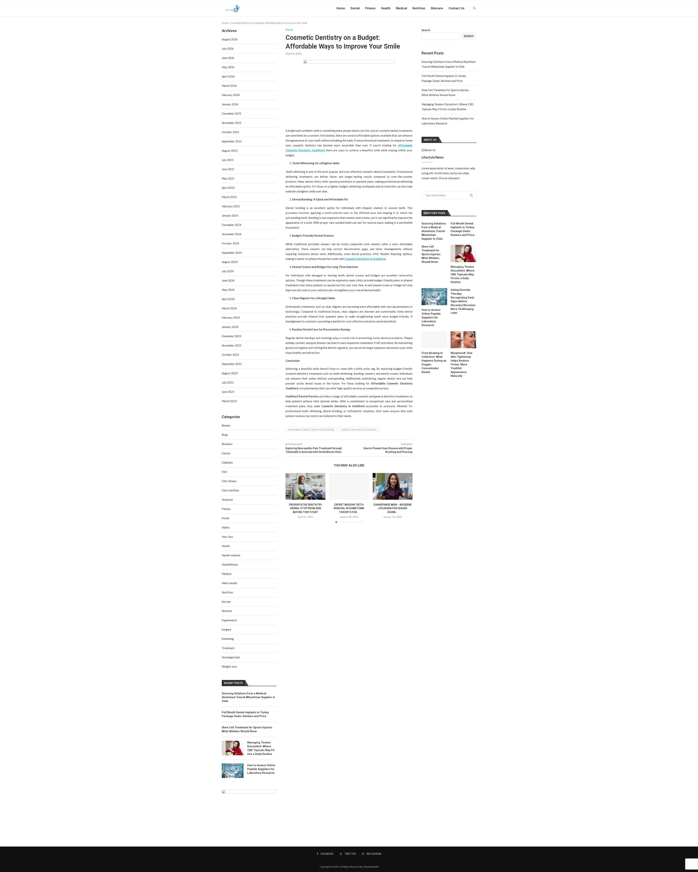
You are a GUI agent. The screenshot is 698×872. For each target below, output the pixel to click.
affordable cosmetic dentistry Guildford (311, 429)
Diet (224, 471)
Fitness (370, 8)
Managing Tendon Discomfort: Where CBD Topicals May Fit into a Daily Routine (462, 274)
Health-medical (231, 555)
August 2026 (230, 39)
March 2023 (229, 401)
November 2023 (231, 345)
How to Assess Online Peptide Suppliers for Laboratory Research (431, 317)
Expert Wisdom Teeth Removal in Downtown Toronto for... (349, 508)
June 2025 (228, 169)
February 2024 (231, 317)
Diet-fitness (229, 481)
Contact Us (456, 8)
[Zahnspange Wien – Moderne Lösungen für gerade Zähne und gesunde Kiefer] (392, 486)
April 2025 (228, 187)
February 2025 (231, 206)
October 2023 (230, 354)
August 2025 (230, 150)
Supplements (229, 620)
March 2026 (229, 85)
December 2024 (231, 224)
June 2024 (228, 280)
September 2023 (232, 364)
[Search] (474, 8)
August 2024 (230, 262)
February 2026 (231, 95)
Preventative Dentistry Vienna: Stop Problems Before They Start (305, 508)
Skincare (437, 8)
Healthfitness (230, 564)
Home (340, 8)
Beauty (226, 425)
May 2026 (228, 67)
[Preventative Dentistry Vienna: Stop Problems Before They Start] (305, 486)
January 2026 (230, 104)
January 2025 (230, 215)
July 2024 (228, 271)
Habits (226, 527)
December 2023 (231, 336)
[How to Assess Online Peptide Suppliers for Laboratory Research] (434, 296)
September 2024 (232, 252)
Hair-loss (227, 536)
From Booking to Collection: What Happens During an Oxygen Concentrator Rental (434, 362)
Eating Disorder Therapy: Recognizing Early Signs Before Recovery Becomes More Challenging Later (463, 301)
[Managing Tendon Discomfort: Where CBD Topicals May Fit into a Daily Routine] (463, 253)
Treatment (228, 648)
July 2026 (228, 48)
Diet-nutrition (230, 490)
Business (227, 444)
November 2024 (231, 234)
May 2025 (228, 178)
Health (385, 8)
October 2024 (230, 243)
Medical (401, 8)
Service (226, 601)
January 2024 (230, 326)
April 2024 (228, 299)
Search (426, 30)
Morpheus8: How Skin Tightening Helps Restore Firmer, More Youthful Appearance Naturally (461, 364)
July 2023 (228, 382)
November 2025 (231, 122)
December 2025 (231, 113)
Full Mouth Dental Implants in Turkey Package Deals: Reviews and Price (462, 229)
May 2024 (228, 289)
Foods (225, 518)
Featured (227, 499)
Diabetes (227, 462)
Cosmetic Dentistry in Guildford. (359, 429)
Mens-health (229, 583)
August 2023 (230, 373)
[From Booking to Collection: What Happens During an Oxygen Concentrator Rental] (434, 339)
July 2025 (228, 159)
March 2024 (229, 308)
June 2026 (228, 57)
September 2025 (232, 141)
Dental (355, 8)
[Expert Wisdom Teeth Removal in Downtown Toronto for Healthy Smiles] (349, 486)
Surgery (226, 629)
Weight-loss (229, 666)
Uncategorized (231, 657)
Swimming (228, 638)
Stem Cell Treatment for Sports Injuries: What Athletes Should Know (431, 254)
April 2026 (228, 76)
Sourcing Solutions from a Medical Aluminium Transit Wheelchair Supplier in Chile (434, 231)
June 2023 (228, 391)
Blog (225, 434)
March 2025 (229, 197)
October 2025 (230, 132)
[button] (290, 498)
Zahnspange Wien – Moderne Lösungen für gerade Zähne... (392, 508)
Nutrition (418, 8)
